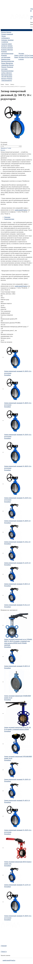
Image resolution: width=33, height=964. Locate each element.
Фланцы (9, 78)
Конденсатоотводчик (7, 61)
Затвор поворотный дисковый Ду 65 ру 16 (17, 605)
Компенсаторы (5, 59)
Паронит (4, 67)
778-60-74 (4, 951)
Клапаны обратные (7, 49)
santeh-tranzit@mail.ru (21, 210)
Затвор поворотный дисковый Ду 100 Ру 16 (17, 779)
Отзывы (3, 937)
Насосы (11, 65)
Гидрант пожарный (7, 34)
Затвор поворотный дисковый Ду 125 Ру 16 (17, 563)
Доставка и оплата (5, 929)
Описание (7, 217)
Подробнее (7, 375)
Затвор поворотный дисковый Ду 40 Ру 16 (17, 800)
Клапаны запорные (7, 47)
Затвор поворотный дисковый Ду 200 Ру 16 (17, 520)
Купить (3, 150)
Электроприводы (6, 80)
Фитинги (4, 78)
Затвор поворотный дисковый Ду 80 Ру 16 (17, 584)
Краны (3, 63)
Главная (2, 84)
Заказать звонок (5, 955)
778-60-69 (4, 945)
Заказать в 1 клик (6, 148)
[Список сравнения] (16, 5)
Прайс (2, 934)
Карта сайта (4, 941)
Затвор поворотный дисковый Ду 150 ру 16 (17, 542)
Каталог (7, 84)
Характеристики (9, 219)
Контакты (3, 939)
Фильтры (9, 76)
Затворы (9, 45)
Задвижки (4, 40)
